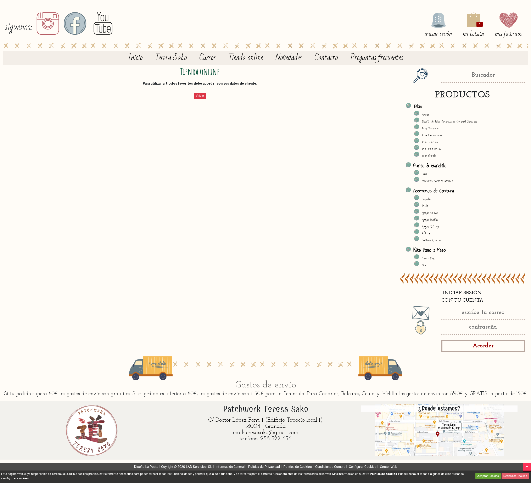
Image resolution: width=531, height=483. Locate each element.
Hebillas (425, 206)
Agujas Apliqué (430, 212)
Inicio (135, 57)
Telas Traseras (430, 142)
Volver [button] (200, 95)
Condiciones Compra (330, 467)
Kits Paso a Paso (429, 250)
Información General (230, 467)
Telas (417, 106)
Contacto (326, 57)
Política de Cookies (297, 467)
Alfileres (426, 233)
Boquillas (426, 199)
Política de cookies (383, 474)
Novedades (288, 57)
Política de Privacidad (264, 467)
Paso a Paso (428, 258)
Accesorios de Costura (433, 191)
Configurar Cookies (362, 467)
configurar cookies (15, 478)
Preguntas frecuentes (376, 57)
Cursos (207, 57)
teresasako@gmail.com (271, 433)
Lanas (425, 174)
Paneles (425, 114)
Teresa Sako (171, 57)
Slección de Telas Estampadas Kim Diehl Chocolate (449, 121)
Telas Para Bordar (431, 149)
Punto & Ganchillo (429, 166)
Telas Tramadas (430, 128)
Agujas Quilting (430, 226)
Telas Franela (429, 155)
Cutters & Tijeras (431, 240)
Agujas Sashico (430, 219)
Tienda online (245, 57)
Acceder (483, 346)
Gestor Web (388, 467)
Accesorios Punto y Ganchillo (437, 180)
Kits (424, 265)
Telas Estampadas (432, 135)
